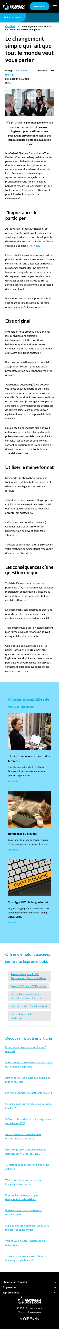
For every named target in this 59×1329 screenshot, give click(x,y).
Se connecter (39, 6)
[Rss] (37, 1319)
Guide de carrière (13, 17)
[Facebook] (24, 1319)
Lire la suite (13, 781)
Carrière (10, 26)
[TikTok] (34, 1319)
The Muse (33, 245)
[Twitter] (21, 1319)
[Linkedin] (28, 1319)
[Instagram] (31, 1319)
